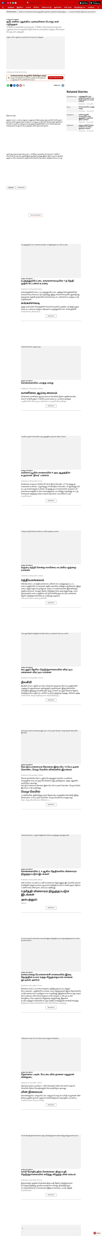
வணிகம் (91, 7)
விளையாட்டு (46, 7)
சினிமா (36, 7)
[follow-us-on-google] (63, 85)
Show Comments (35, 215)
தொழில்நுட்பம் (79, 7)
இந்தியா (20, 7)
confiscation (21, 187)
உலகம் (28, 7)
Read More (51, 316)
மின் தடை (36, 888)
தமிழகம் (11, 7)
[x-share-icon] (11, 86)
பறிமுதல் (11, 187)
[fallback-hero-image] (72, 99)
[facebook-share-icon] (14, 86)
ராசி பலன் (68, 7)
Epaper (99, 1233)
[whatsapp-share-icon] (8, 86)
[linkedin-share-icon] (17, 86)
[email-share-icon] (20, 86)
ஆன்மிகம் (57, 7)
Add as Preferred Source (55, 77)
